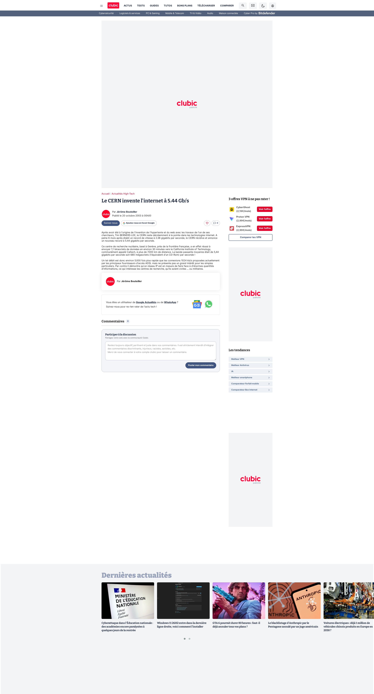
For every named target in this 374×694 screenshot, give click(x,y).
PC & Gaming (153, 13)
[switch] (263, 5)
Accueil (106, 194)
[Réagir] (207, 223)
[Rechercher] (243, 6)
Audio (210, 13)
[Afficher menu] (101, 6)
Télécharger (206, 6)
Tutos (168, 6)
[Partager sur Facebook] (366, 669)
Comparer (227, 6)
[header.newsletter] (253, 6)
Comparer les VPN (250, 237)
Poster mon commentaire (200, 365)
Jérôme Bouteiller (127, 212)
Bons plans (184, 6)
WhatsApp (170, 302)
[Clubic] (113, 5)
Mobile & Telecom (174, 13)
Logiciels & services (130, 13)
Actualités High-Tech (123, 194)
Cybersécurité (106, 13)
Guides (154, 6)
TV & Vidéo (195, 13)
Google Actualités (146, 302)
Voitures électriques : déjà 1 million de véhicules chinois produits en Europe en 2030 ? (348, 626)
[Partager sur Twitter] (366, 678)
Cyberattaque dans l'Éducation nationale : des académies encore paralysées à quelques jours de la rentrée (127, 626)
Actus (128, 6)
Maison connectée (228, 13)
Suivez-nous (110, 223)
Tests (141, 6)
